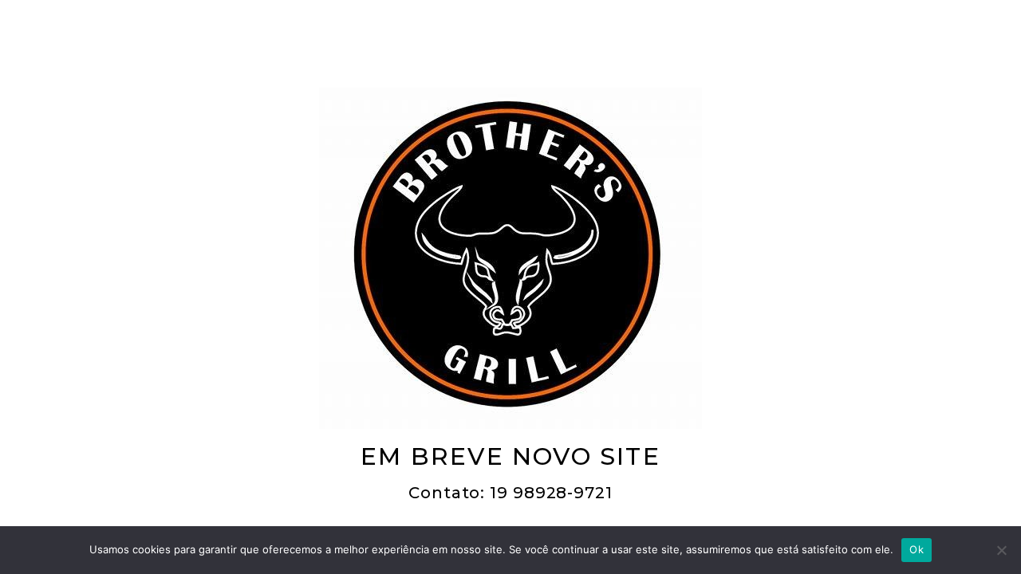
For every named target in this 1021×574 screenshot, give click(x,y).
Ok (916, 549)
